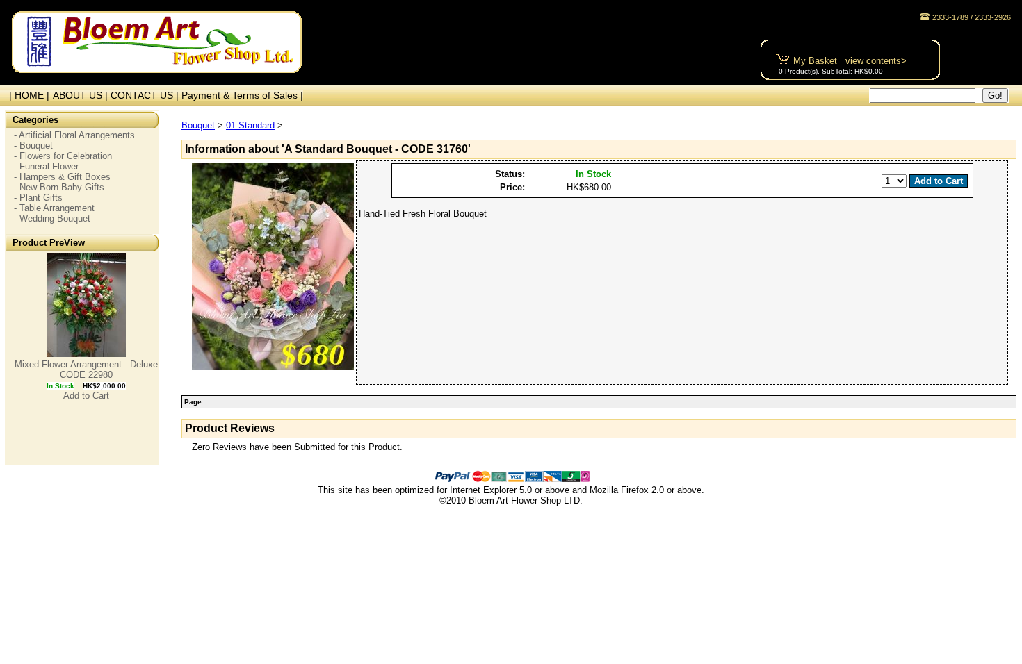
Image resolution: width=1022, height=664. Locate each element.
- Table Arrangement (54, 208)
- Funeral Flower (46, 166)
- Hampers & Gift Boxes (62, 177)
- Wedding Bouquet (52, 218)
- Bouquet (33, 145)
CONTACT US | (146, 95)
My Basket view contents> (850, 61)
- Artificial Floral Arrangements (74, 135)
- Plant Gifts (38, 197)
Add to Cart (86, 395)
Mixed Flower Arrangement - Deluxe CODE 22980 (86, 369)
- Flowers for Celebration (63, 156)
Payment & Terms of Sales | (242, 95)
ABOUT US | (82, 95)
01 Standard (250, 125)
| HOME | (26, 95)
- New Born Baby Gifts (59, 187)
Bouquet (198, 125)
